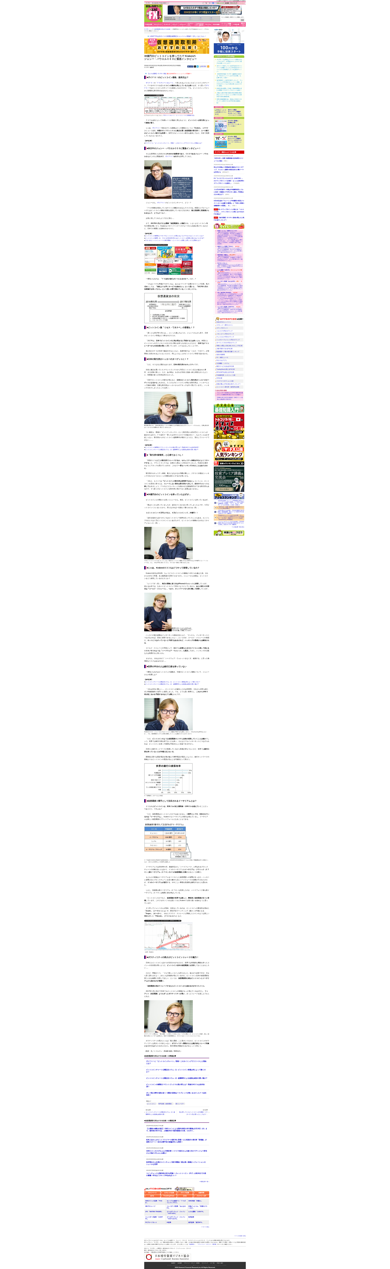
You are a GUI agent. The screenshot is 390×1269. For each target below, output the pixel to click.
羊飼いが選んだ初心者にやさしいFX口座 (229, 345)
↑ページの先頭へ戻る (240, 1236)
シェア (191, 66)
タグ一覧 (212, 1263)
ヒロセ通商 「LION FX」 (196, 1211)
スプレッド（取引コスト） (224, 325)
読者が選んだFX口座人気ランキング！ (228, 384)
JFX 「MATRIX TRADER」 (154, 1211)
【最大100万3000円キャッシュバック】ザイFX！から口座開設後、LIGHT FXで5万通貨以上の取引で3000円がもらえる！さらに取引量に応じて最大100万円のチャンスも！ (229, 309)
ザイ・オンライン (206, 1265)
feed (208, 66)
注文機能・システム (222, 363)
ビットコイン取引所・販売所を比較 (227, 387)
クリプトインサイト (216, 1265)
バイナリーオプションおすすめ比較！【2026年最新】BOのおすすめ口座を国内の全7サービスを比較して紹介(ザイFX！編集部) (231, 523)
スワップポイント (222, 328)
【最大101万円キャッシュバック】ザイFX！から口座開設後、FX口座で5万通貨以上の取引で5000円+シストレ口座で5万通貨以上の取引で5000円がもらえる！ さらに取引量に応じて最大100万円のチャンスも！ (230, 286)
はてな (198, 66)
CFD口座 (219, 378)
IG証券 (169, 1222)
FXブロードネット (151, 1222)
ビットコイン (151, 1104)
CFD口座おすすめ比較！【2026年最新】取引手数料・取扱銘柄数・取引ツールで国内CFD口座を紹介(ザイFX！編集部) (231, 512)
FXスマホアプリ (221, 360)
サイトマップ (205, 1263)
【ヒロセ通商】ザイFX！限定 (170, 73)
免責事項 (173, 1263)
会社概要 (180, 1263)
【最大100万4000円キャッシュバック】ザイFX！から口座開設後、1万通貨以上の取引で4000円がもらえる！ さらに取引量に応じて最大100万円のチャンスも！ (229, 257)
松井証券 (191, 1217)
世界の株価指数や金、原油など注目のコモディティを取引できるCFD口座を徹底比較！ (229, 101)
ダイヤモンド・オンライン (185, 1265)
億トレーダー (180, 1104)
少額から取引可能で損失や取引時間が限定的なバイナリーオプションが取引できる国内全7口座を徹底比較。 (229, 94)
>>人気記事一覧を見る (238, 527)
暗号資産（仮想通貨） (166, 1104)
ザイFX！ (224, 1265)
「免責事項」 (191, 1244)
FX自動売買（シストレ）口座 (225, 375)
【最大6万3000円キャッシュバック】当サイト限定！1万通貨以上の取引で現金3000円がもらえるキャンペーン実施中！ (230, 265)
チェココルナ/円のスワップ (225, 337)
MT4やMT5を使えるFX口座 (225, 372)
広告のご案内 (220, 1263)
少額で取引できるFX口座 (224, 348)
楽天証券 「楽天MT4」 (195, 1222)
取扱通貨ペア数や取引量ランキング (227, 351)
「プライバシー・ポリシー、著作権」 (207, 1244)
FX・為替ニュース (222, 357)
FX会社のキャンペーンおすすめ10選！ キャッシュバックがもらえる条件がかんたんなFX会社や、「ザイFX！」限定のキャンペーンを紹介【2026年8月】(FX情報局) (231, 517)
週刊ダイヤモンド (197, 1265)
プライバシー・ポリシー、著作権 (191, 1263)
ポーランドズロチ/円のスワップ (226, 343)
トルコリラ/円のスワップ (224, 331)
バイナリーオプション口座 (224, 381)
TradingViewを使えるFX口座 (225, 369)
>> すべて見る (205, 1227)
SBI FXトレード (150, 1206)
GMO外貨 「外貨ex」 (195, 1201)
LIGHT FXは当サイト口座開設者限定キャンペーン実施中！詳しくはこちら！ (178, 36)
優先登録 (203, 66)
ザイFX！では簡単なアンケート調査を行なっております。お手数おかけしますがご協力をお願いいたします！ (229, 61)
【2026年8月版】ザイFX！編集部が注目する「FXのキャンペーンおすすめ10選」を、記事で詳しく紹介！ (229, 75)
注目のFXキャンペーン (223, 322)
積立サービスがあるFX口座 (225, 366)
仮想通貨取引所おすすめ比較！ (162, 29)
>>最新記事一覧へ (204, 1181)
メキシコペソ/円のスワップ (225, 334)
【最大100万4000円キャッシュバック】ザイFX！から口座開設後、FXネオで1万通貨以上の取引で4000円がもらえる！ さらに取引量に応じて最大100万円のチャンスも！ (229, 249)
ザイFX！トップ (148, 29)
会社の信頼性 (220, 354)
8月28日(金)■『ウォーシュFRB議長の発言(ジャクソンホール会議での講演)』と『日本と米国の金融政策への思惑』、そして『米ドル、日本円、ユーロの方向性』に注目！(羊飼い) (231, 503)
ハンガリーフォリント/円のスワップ (228, 340)
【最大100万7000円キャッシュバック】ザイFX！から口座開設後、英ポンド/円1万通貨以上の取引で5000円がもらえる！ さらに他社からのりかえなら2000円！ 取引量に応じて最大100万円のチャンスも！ (229, 274)
